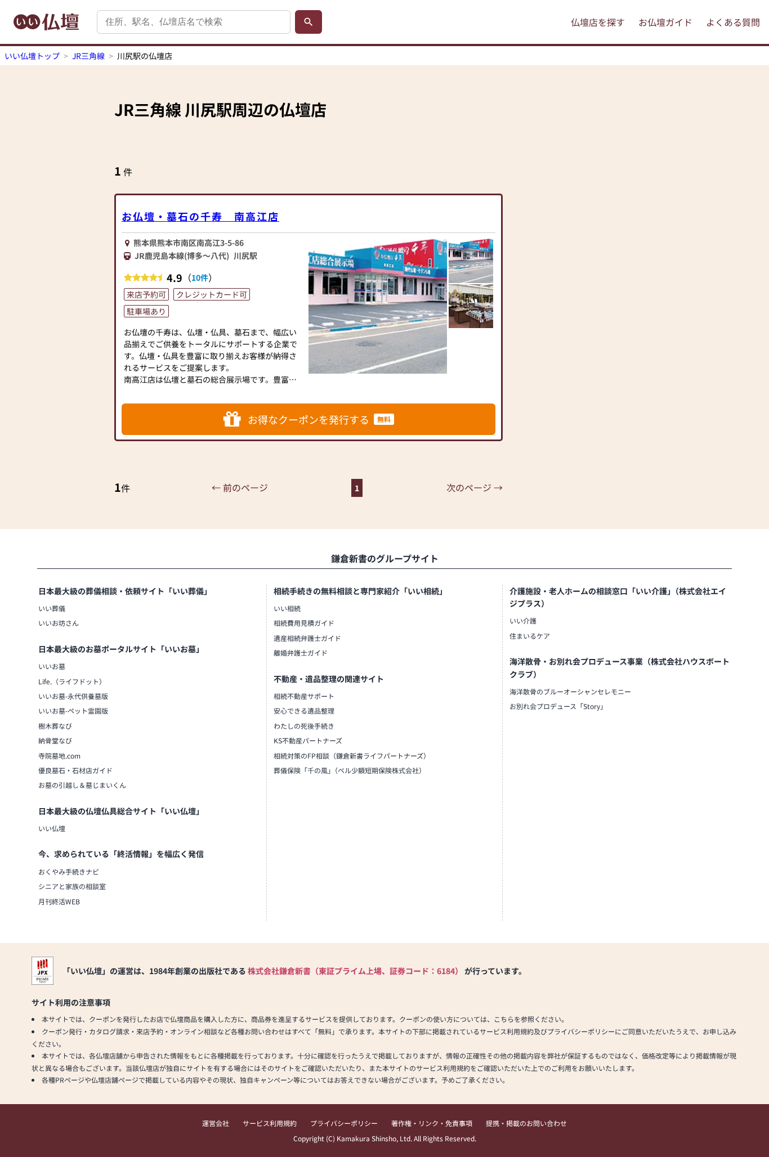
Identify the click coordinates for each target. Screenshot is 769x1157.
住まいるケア (529, 635)
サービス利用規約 (270, 1123)
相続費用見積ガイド (304, 622)
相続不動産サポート (304, 696)
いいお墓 (51, 666)
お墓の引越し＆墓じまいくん (82, 785)
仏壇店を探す (598, 22)
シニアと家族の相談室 (72, 886)
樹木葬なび (55, 725)
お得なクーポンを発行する (319, 419)
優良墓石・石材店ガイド (75, 770)
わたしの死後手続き (304, 725)
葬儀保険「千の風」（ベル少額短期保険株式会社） (350, 770)
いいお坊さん (58, 622)
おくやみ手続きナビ (68, 871)
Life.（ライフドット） (72, 681)
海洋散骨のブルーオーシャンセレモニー (570, 691)
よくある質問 (733, 22)
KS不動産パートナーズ (308, 740)
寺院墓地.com (59, 755)
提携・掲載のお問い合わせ (526, 1123)
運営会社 (215, 1123)
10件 (199, 277)
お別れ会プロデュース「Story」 (558, 706)
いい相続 (287, 608)
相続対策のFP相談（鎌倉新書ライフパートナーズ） (352, 755)
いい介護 (522, 620)
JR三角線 (88, 56)
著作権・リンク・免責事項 (431, 1123)
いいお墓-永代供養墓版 (73, 696)
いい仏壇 (51, 828)
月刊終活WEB (59, 901)
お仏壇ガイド (665, 22)
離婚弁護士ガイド (301, 652)
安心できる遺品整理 (304, 710)
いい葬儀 (51, 608)
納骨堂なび (55, 740)
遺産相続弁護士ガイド (307, 638)
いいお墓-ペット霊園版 (73, 710)
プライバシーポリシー (344, 1123)
